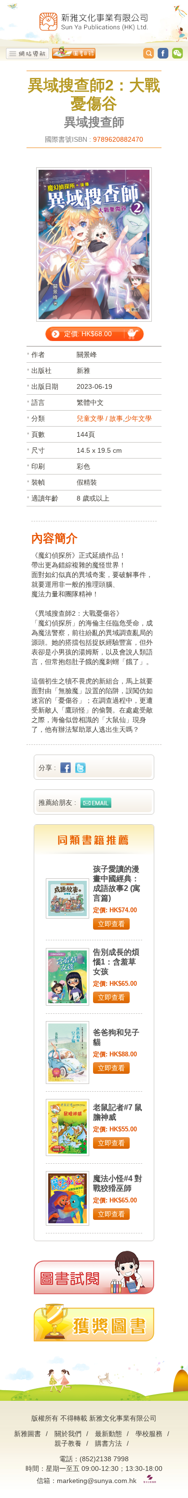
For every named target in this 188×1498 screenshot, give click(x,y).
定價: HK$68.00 (88, 334)
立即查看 (111, 924)
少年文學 (138, 418)
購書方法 (108, 1443)
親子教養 (67, 1443)
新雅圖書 (27, 1434)
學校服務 (148, 1434)
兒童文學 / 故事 (100, 418)
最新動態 (108, 1434)
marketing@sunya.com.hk (96, 1480)
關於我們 (67, 1434)
